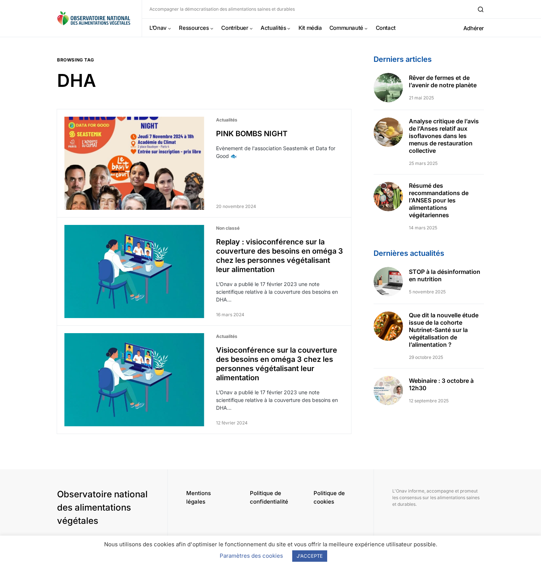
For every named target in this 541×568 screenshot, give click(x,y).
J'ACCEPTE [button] (310, 556)
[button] (480, 9)
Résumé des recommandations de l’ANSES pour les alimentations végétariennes (438, 200)
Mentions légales (198, 497)
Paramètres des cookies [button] (251, 555)
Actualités (226, 120)
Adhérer (473, 28)
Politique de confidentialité (269, 497)
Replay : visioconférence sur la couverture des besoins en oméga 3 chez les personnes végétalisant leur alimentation (279, 255)
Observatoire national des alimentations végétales (102, 507)
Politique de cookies (329, 497)
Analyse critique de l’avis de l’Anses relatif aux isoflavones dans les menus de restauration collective (444, 135)
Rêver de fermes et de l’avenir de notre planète (443, 81)
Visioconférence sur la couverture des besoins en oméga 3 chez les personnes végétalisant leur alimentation (276, 364)
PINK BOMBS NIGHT (251, 133)
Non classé (228, 228)
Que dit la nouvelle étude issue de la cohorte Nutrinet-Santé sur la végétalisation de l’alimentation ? (443, 329)
